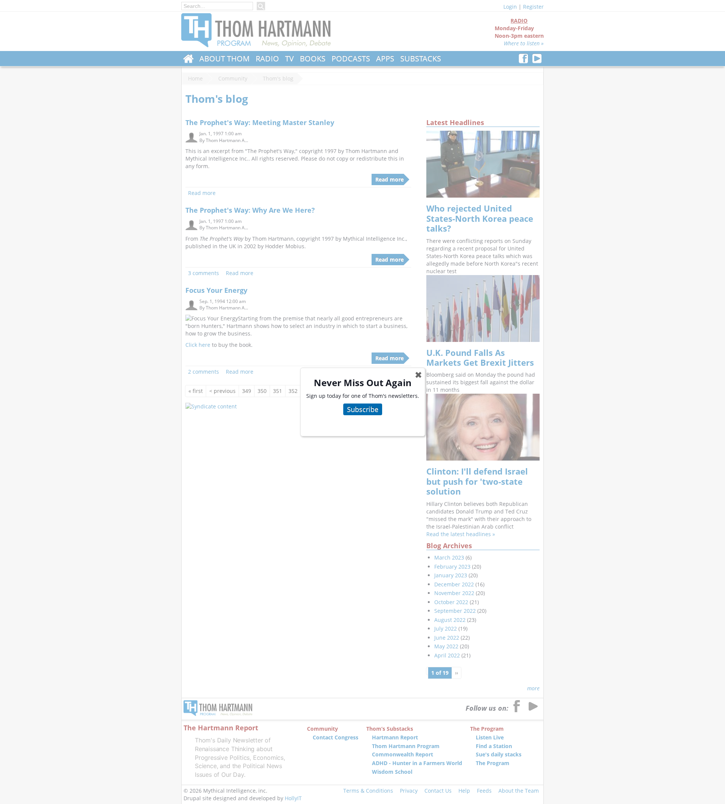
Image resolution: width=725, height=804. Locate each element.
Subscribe (362, 409)
